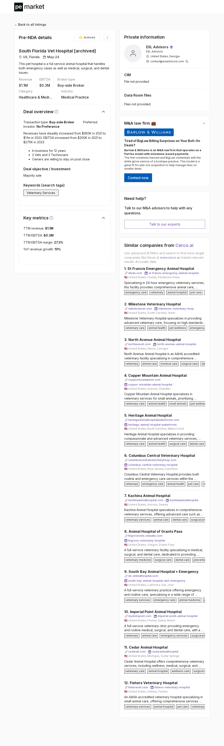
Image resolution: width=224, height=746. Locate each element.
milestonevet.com (140, 308)
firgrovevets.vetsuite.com (145, 535)
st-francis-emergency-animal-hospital (174, 273)
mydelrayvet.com (139, 616)
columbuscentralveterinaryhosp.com (152, 460)
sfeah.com (135, 273)
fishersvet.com (138, 687)
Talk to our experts (164, 224)
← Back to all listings (30, 24)
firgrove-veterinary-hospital (146, 540)
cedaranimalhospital (165, 651)
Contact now (138, 178)
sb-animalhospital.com (143, 575)
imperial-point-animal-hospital (177, 616)
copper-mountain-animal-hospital (150, 384)
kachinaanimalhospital (184, 500)
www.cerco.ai (170, 257)
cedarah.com (136, 651)
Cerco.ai (184, 245)
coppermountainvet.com (144, 379)
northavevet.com (139, 344)
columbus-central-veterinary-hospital (152, 464)
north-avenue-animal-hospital (176, 344)
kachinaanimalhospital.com (145, 500)
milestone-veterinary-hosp (176, 308)
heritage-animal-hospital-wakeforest (152, 424)
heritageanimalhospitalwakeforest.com (153, 419)
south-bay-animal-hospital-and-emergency (156, 580)
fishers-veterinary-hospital (172, 687)
